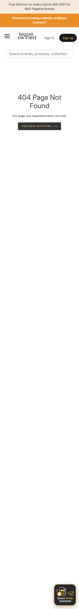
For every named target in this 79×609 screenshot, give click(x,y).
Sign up (68, 38)
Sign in (49, 38)
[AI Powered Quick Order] (65, 594)
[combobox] (39, 54)
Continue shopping (36, 126)
